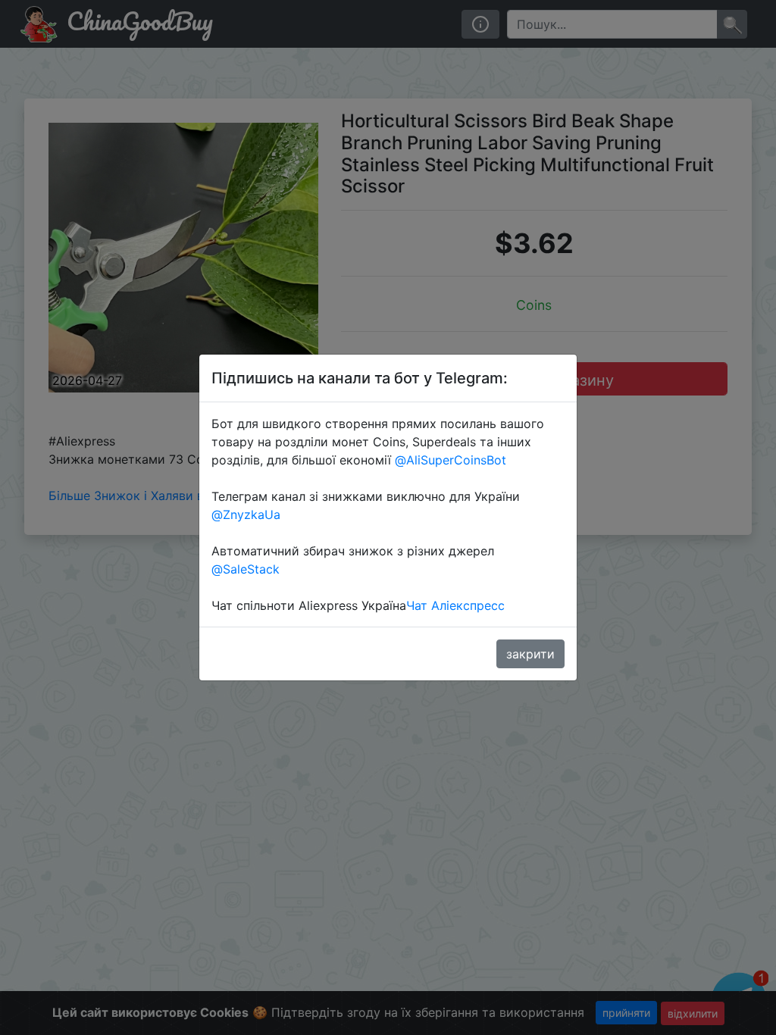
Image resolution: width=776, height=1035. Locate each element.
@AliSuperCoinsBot (450, 459)
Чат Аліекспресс (455, 605)
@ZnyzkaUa (245, 514)
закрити (530, 653)
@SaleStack (245, 569)
